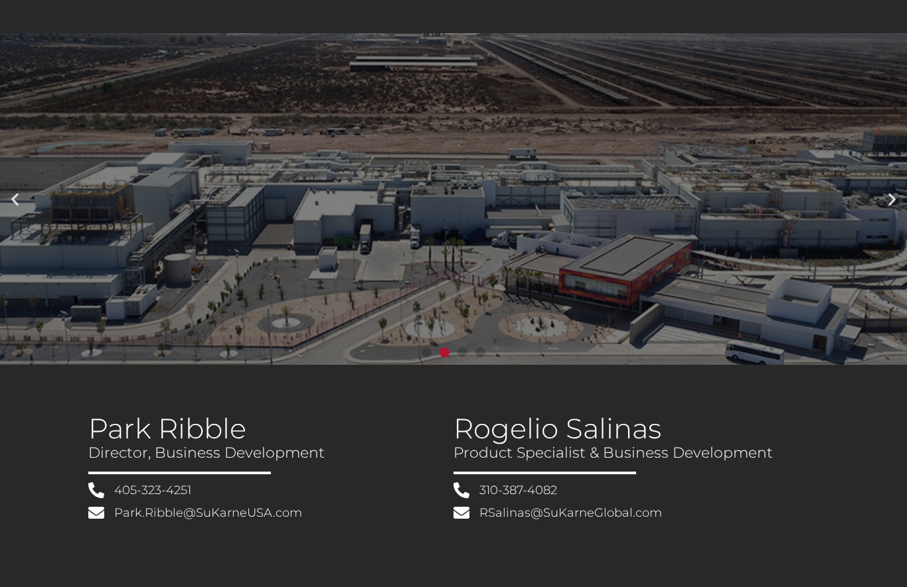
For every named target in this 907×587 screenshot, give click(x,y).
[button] (15, 199)
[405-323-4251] (96, 490)
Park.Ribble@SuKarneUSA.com (208, 512)
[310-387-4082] (461, 490)
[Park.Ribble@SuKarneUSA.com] (96, 513)
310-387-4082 (518, 490)
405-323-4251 (152, 490)
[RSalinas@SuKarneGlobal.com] (461, 513)
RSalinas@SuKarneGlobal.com (570, 512)
